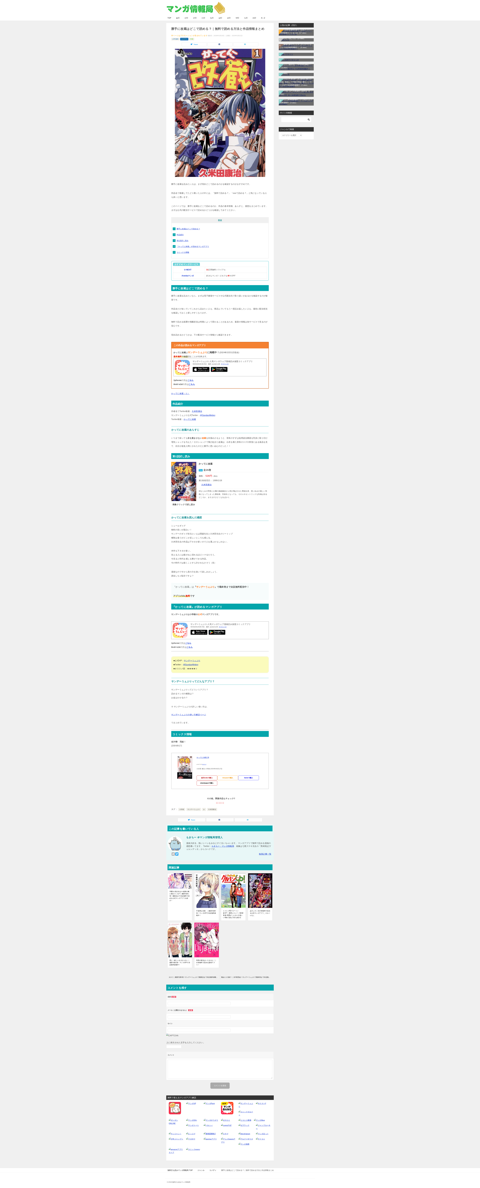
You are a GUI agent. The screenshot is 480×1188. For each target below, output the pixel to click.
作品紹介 (180, 235)
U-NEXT (187, 270)
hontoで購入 (248, 778)
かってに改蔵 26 (203, 757)
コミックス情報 (183, 252)
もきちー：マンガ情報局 (223, 846)
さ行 (195, 18)
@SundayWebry (207, 415)
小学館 (181, 809)
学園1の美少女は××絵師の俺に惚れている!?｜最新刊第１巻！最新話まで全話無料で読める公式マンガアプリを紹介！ (180, 896)
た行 (203, 18)
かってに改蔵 (190, 419)
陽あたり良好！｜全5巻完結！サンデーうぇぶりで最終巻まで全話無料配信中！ (247, 977)
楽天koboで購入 (207, 778)
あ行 (178, 18)
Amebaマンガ (188, 276)
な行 (212, 18)
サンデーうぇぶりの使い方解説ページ (188, 715)
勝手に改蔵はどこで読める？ (188, 229)
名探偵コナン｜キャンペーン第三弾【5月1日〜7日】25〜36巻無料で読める (296, 91)
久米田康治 (197, 411)
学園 (191, 39)
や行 (237, 18)
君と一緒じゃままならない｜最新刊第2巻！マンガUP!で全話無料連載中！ (180, 962)
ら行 (246, 18)
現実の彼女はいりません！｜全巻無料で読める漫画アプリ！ (206, 962)
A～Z (263, 18)
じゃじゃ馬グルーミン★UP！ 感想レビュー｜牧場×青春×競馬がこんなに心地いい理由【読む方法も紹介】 (233, 914)
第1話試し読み (182, 241)
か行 (186, 18)
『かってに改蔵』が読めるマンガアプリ (193, 246)
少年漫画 (175, 39)
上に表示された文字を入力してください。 (185, 1043)
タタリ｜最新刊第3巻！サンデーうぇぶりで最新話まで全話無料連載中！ (194, 977)
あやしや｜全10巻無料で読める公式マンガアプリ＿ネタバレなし (260, 913)
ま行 (229, 18)
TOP (169, 18)
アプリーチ (225, 364)
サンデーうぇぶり (192, 661)
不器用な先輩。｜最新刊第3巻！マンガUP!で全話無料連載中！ (206, 913)
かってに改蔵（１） (180, 393)
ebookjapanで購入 (207, 783)
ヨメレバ (204, 764)
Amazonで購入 (227, 778)
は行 (220, 18)
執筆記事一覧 (265, 854)
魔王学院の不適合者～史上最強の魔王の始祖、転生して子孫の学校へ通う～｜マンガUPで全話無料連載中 (296, 82)
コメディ (184, 39)
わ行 (254, 18)
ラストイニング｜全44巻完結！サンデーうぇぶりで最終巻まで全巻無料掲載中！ (296, 64)
